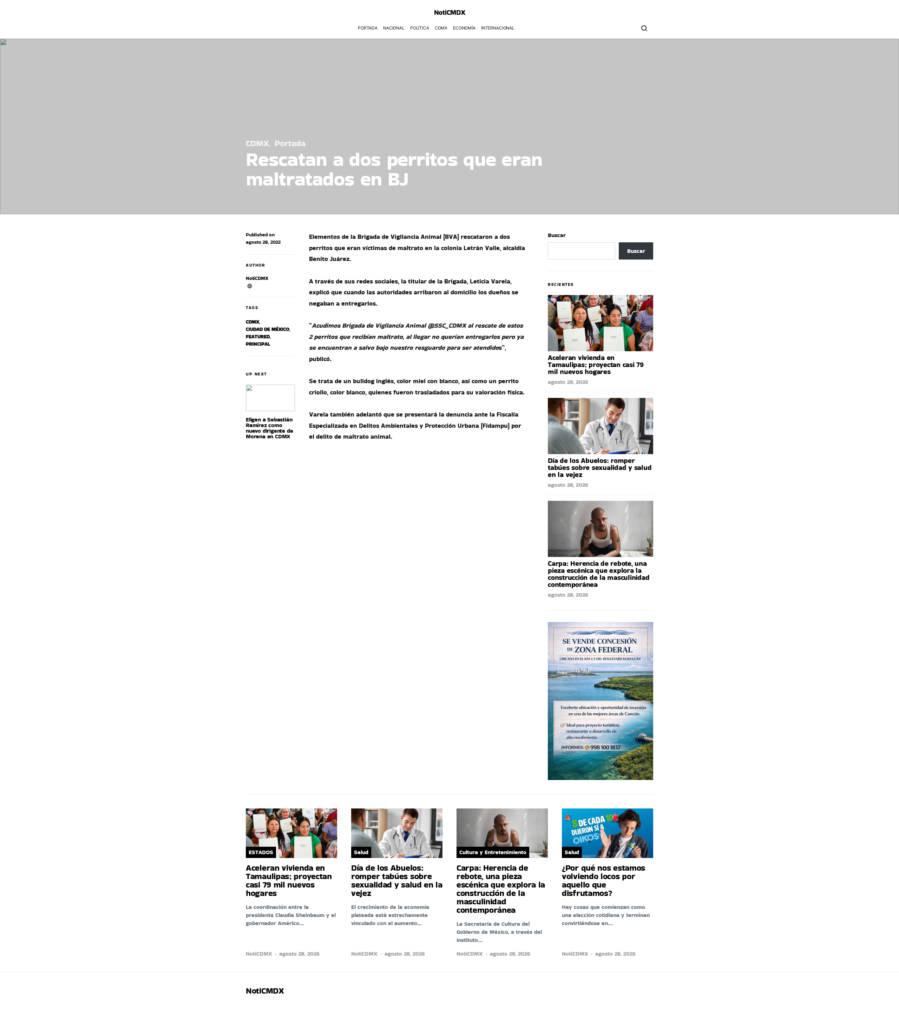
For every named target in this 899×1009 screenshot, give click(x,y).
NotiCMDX (449, 12)
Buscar (557, 235)
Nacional (394, 28)
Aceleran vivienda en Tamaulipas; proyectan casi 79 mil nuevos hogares (596, 364)
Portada (368, 28)
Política (419, 28)
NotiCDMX (257, 278)
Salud (361, 852)
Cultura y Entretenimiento (492, 852)
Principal (258, 343)
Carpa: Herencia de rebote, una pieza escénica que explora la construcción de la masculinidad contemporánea (598, 573)
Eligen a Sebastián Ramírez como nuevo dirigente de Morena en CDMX (269, 427)
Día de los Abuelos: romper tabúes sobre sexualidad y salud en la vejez (599, 467)
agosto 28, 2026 (568, 382)
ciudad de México (267, 329)
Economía (464, 28)
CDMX (441, 28)
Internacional (497, 28)
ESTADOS (261, 852)
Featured (258, 336)
